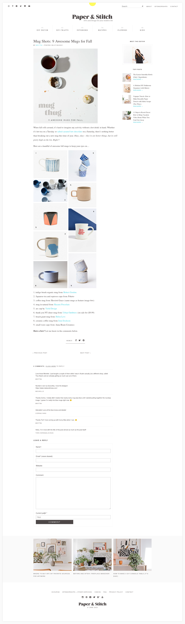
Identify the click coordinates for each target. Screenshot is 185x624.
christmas (43, 38)
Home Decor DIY (62, 34)
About (149, 6)
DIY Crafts (62, 30)
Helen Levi (60, 316)
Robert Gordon (69, 292)
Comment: (40, 475)
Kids (142, 30)
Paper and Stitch (92, 18)
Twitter (94, 597)
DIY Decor (42, 30)
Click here (51, 366)
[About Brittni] (137, 54)
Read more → (138, 79)
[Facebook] (16, 6)
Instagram (83, 597)
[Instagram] (9, 6)
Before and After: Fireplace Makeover (91, 573)
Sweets (102, 34)
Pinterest (87, 597)
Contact (174, 6)
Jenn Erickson (64, 320)
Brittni (39, 45)
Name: (39, 447)
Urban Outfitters (70, 312)
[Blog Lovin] (25, 6)
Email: (44, 456)
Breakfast (102, 38)
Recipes (102, 30)
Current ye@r (41, 513)
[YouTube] (29, 6)
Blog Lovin (98, 597)
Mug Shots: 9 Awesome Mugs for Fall (62, 41)
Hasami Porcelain (61, 304)
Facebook (91, 597)
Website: (39, 465)
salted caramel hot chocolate (69, 131)
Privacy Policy (116, 592)
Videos (98, 592)
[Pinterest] (12, 6)
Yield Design (51, 308)
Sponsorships (161, 6)
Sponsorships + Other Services (77, 592)
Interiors (82, 30)
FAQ (105, 592)
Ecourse (56, 592)
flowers (122, 30)
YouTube (102, 597)
